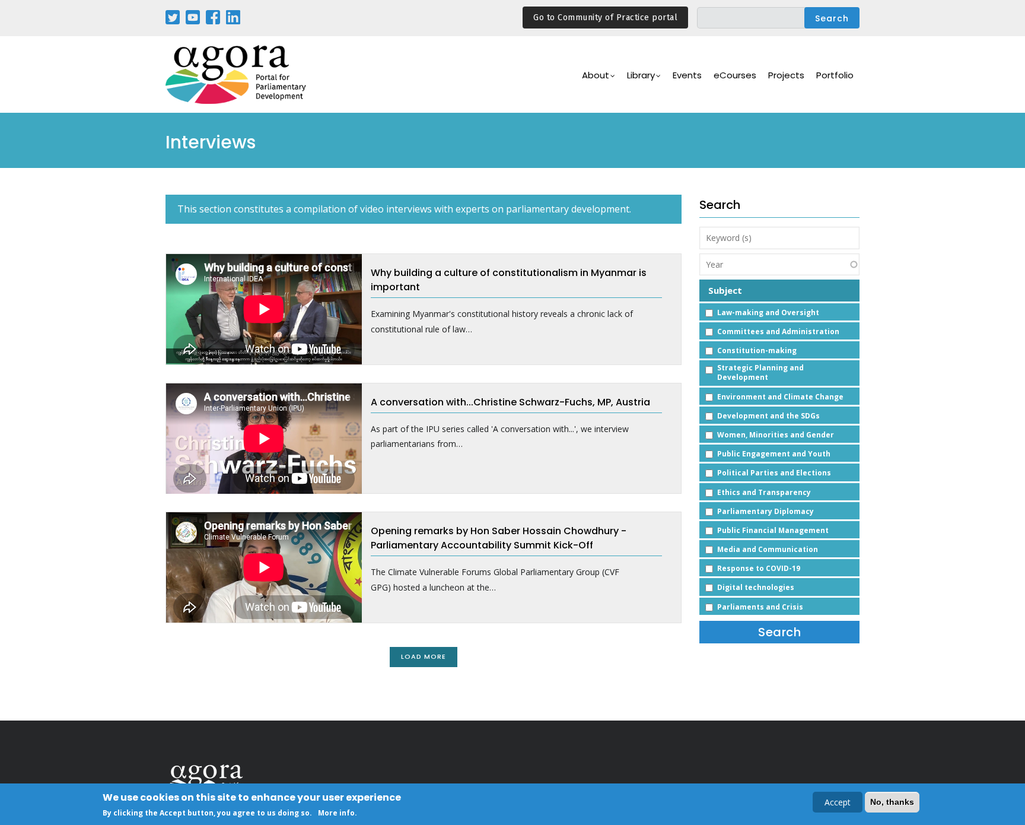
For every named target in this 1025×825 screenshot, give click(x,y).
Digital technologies (755, 587)
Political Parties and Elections (774, 473)
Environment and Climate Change (780, 397)
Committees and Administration (778, 331)
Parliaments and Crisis (760, 607)
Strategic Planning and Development (760, 372)
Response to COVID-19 (758, 568)
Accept (838, 802)
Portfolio (835, 75)
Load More (423, 656)
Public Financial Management (773, 530)
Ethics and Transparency (764, 492)
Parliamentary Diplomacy (765, 511)
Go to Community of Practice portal (605, 17)
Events (687, 75)
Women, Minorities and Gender (775, 435)
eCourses (735, 75)
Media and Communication (767, 549)
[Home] (236, 74)
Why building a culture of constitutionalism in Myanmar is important (509, 280)
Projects (786, 75)
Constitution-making (757, 350)
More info (336, 812)
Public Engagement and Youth (773, 454)
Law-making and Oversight (768, 312)
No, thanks (892, 802)
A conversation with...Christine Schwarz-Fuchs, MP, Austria (510, 402)
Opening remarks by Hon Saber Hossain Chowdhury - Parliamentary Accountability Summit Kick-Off (498, 538)
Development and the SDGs (768, 416)
